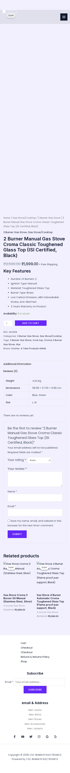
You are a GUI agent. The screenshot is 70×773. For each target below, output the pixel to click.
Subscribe (35, 689)
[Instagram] (39, 736)
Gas (18, 344)
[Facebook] (14, 736)
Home (6, 218)
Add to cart (30, 323)
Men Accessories (35, 724)
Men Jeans (35, 710)
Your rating (17, 460)
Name (12, 491)
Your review (17, 469)
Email (12, 506)
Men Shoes (35, 719)
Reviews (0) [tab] (10, 371)
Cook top (38, 340)
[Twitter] (30, 736)
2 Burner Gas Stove (49, 218)
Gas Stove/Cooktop (24, 218)
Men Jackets (35, 728)
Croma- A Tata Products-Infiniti (28, 348)
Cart (23, 643)
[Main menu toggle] (63, 17)
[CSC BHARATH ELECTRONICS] (10, 17)
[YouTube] (22, 736)
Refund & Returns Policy (35, 657)
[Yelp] (55, 736)
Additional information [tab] (17, 364)
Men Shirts (35, 714)
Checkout (27, 647)
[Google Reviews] (47, 736)
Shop (24, 661)
